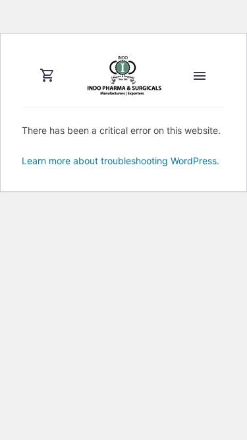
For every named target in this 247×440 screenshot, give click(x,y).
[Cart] (47, 75)
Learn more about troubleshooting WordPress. (120, 160)
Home (201, 96)
